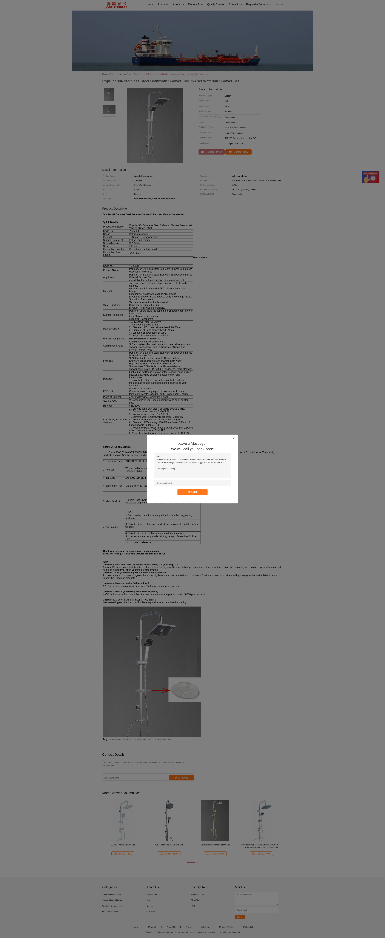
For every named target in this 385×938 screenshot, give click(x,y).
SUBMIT (192, 492)
